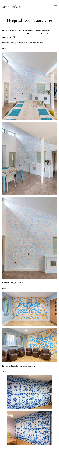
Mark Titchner (11, 6)
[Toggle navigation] (55, 6)
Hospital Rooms (9, 30)
